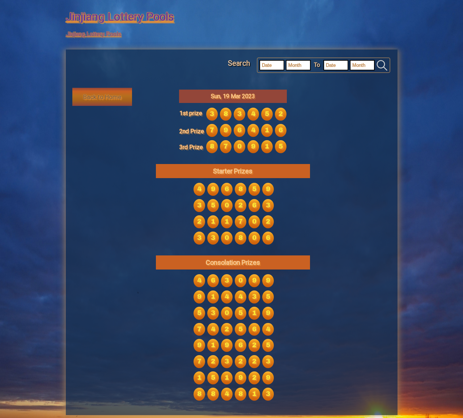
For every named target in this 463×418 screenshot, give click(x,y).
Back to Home (102, 96)
